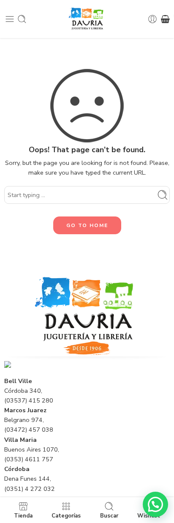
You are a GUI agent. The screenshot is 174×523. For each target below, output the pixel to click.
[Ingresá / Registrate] (152, 19)
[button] (155, 504)
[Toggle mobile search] (22, 19)
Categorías (66, 515)
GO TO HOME (87, 225)
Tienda (23, 515)
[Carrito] (165, 19)
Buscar (109, 515)
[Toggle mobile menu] (9, 19)
